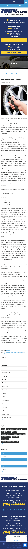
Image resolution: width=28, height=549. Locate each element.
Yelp (14, 509)
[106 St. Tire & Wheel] (14, 11)
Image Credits (9, 547)
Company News (6, 376)
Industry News (5, 414)
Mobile (14, 2)
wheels (3, 429)
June (4, 456)
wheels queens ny (10, 429)
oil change (15, 434)
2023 (3, 466)
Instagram (24, 509)
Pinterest (21, 509)
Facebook (3, 509)
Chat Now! (16, 540)
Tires (7, 5)
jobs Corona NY (5, 439)
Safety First (8, 350)
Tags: (2, 426)
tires (4, 352)
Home (6, 72)
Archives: (4, 450)
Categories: (5, 365)
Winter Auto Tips (6, 417)
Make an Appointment (14, 40)
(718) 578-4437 (15, 20)
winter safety (15, 436)
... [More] (3, 420)
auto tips (20, 429)
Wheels (21, 5)
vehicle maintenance (6, 436)
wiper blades (22, 434)
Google (7, 509)
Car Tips (4, 393)
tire (5, 353)
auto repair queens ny (6, 434)
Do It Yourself (5, 400)
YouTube (17, 509)
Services (4, 379)
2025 (3, 459)
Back (4, 357)
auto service (8, 431)
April (4, 469)
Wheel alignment (6, 390)
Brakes (3, 404)
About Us (13, 72)
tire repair (8, 352)
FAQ (3, 410)
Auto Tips (4, 407)
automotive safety (15, 352)
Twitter (10, 509)
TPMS (3, 397)
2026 (3, 453)
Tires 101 (4, 383)
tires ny (21, 352)
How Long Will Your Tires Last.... (14, 74)
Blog (19, 72)
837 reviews (17, 28)
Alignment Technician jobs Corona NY (10, 441)
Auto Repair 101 (6, 372)
